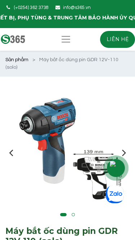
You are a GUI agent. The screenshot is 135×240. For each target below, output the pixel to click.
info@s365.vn (77, 7)
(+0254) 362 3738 (31, 7)
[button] (63, 214)
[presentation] (11, 152)
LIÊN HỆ (118, 39)
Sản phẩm (16, 59)
